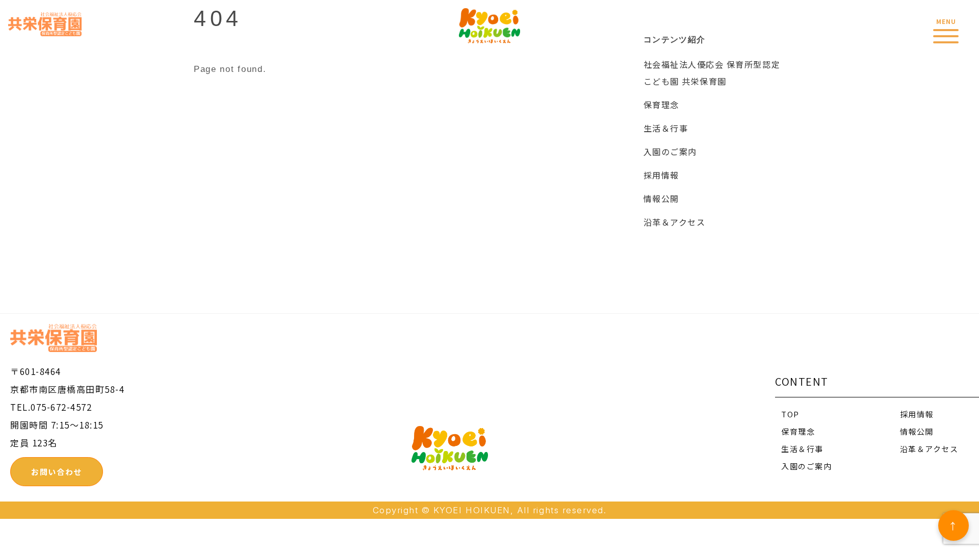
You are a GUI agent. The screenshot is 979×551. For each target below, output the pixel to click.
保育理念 (661, 104)
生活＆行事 (665, 128)
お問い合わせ (56, 471)
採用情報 (661, 175)
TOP (790, 414)
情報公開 (661, 198)
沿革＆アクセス (674, 222)
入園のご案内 (670, 151)
